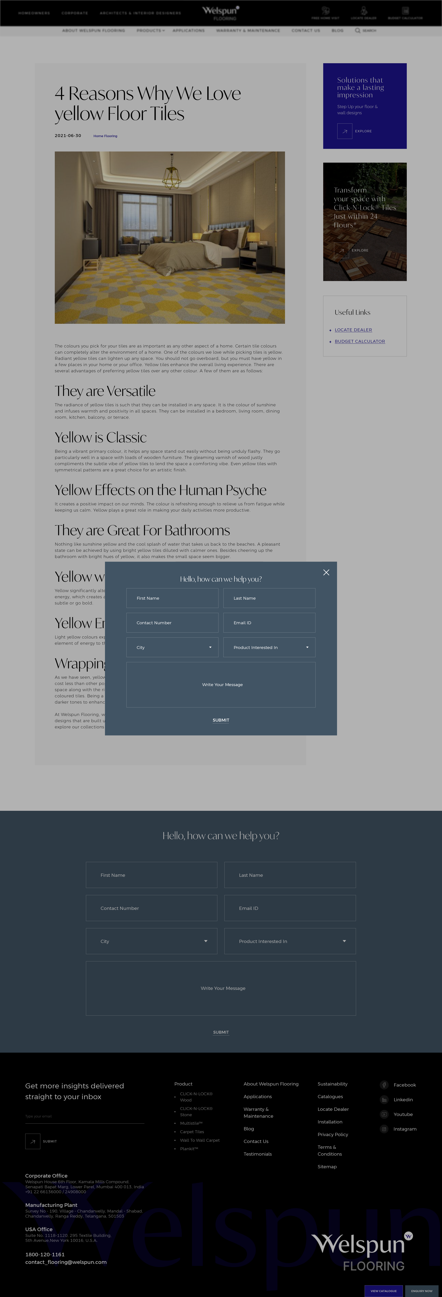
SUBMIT (221, 720)
